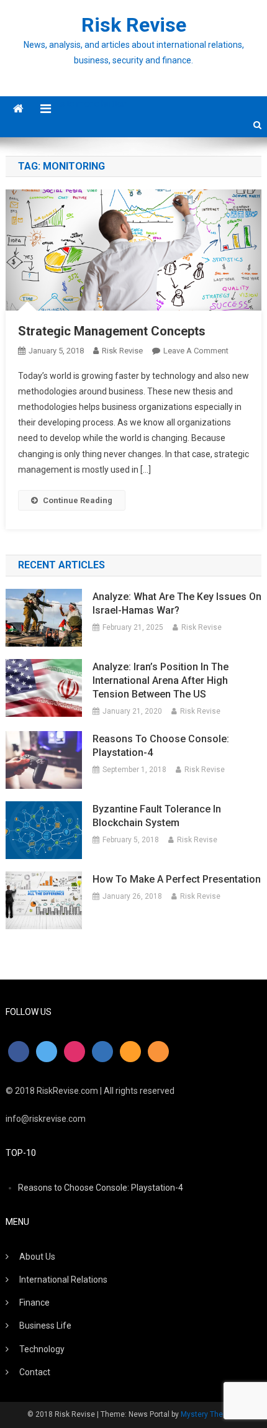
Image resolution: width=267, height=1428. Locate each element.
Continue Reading (77, 500)
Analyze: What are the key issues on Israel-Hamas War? (177, 603)
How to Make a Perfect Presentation (177, 879)
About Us (37, 1257)
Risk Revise (133, 25)
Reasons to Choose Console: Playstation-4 (161, 745)
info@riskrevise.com (46, 1119)
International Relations (63, 1280)
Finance (34, 1302)
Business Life (45, 1325)
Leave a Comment (196, 350)
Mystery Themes (209, 1414)
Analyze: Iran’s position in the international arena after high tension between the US (161, 680)
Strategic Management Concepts (112, 331)
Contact (34, 1372)
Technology (42, 1349)
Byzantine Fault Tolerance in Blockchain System (157, 816)
